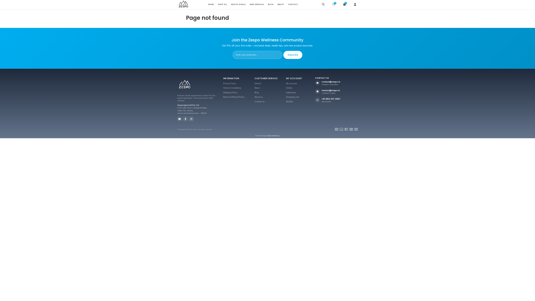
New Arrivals (257, 4)
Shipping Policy (230, 92)
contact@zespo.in (331, 82)
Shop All (222, 4)
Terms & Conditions (232, 88)
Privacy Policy (229, 83)
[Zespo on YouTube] (179, 118)
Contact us (260, 101)
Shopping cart (292, 97)
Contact (293, 4)
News (257, 88)
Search (258, 83)
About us (259, 97)
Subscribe (293, 54)
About (280, 4)
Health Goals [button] (238, 4)
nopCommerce (273, 135)
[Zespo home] (184, 84)
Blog (270, 4)
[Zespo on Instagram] (191, 118)
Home (211, 4)
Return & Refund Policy (234, 97)
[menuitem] (236, 83)
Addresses (291, 92)
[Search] (323, 4)
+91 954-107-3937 (331, 99)
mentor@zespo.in (331, 90)
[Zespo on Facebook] (185, 118)
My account (291, 83)
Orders (289, 88)
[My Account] (355, 4)
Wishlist (289, 101)
